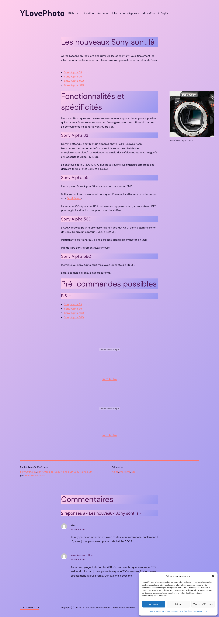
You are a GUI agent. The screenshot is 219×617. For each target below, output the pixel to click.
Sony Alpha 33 (73, 72)
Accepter (153, 604)
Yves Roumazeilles (82, 555)
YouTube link (109, 379)
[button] (213, 576)
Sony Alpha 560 (74, 81)
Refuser (178, 604)
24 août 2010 (78, 529)
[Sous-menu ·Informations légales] (138, 13)
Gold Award (74, 198)
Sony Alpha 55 (73, 76)
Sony (134, 471)
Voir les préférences (203, 604)
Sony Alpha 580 (74, 85)
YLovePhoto (29, 607)
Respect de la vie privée (160, 611)
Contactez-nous (200, 611)
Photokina (124, 471)
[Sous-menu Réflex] (77, 13)
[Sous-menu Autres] (107, 13)
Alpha (115, 471)
